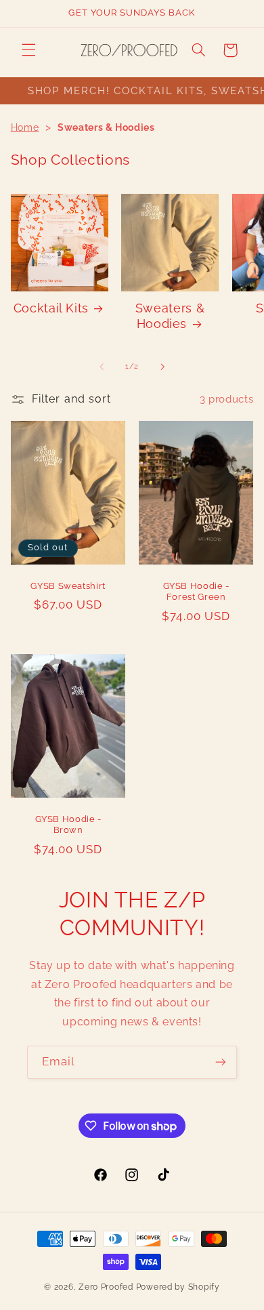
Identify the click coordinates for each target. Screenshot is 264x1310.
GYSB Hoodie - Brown (68, 824)
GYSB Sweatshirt (67, 585)
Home (25, 127)
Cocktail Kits (51, 308)
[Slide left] (101, 367)
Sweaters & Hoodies (169, 316)
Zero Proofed (106, 1287)
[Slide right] (162, 367)
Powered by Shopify (178, 1287)
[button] (28, 50)
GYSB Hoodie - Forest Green (196, 590)
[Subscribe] (220, 1062)
